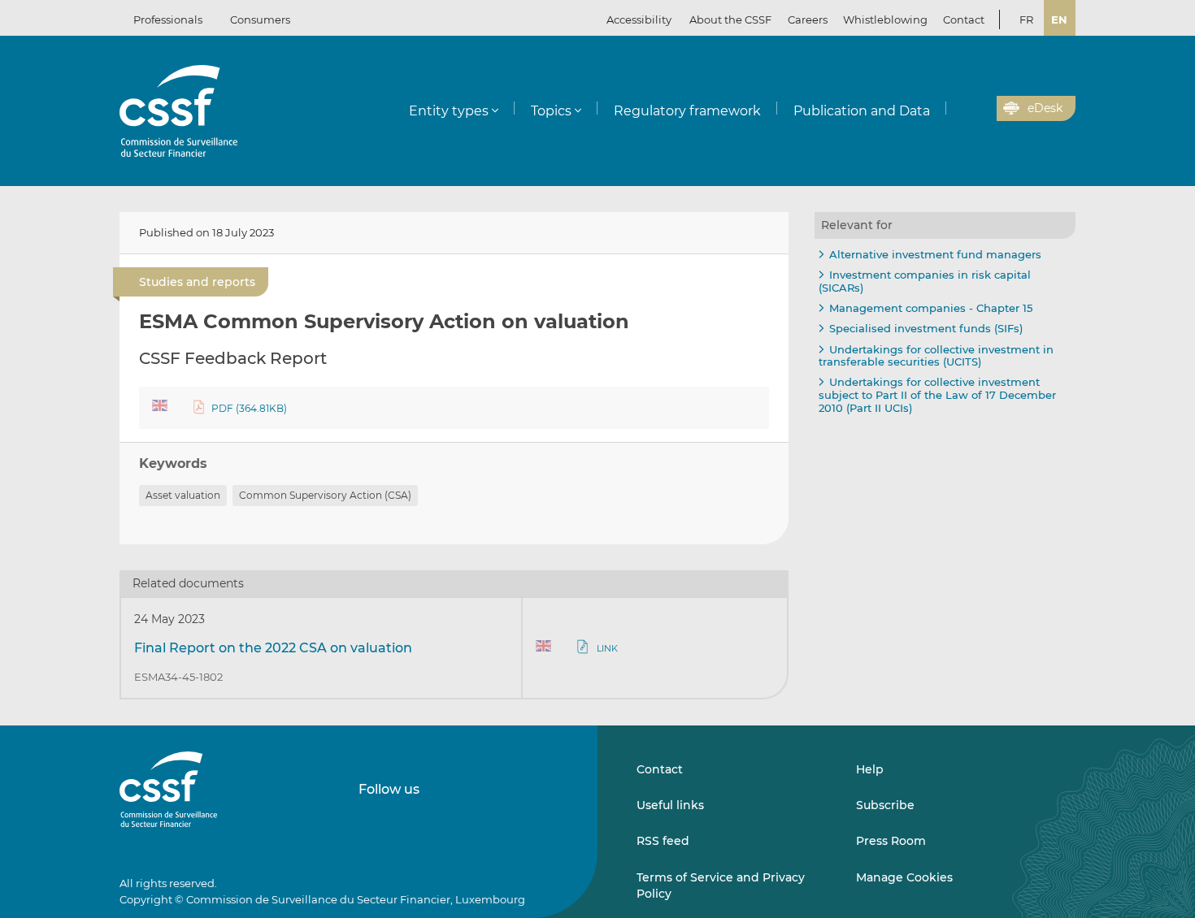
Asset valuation (183, 495)
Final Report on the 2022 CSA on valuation (273, 648)
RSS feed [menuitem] (663, 841)
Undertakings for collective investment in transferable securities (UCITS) (936, 356)
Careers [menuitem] (808, 19)
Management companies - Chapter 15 (930, 307)
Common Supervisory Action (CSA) (325, 495)
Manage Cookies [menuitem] (904, 877)
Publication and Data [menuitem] (861, 111)
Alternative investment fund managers (935, 254)
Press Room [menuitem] (891, 841)
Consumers (260, 19)
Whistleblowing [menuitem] (885, 19)
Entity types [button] (449, 111)
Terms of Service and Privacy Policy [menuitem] (721, 885)
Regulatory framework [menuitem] (687, 111)
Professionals (167, 19)
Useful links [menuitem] (670, 805)
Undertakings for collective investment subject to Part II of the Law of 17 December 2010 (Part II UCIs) (937, 394)
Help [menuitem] (870, 769)
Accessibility (638, 19)
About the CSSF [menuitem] (730, 19)
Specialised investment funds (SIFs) (926, 328)
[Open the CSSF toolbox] (978, 108)
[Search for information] (959, 108)
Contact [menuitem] (963, 19)
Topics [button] (551, 111)
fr (1026, 19)
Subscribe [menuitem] (885, 805)
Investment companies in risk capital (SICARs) (925, 281)
